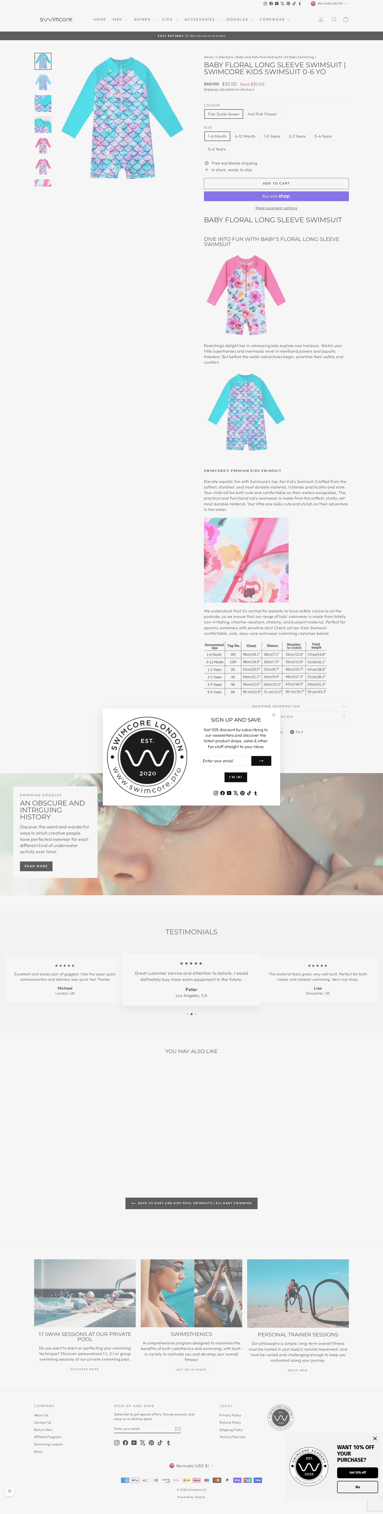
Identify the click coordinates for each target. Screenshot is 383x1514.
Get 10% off (358, 1472)
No (358, 1487)
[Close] (375, 1438)
